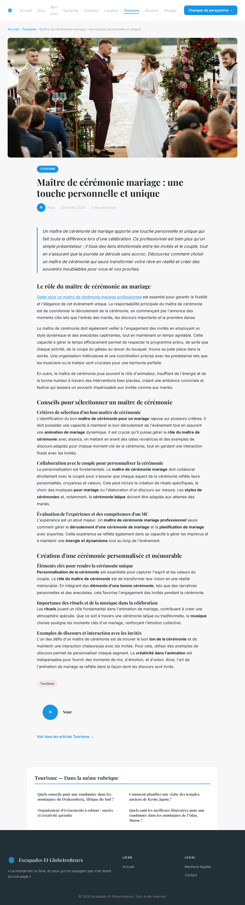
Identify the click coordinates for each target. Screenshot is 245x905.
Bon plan (54, 10)
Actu (41, 10)
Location (111, 10)
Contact (191, 875)
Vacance (151, 10)
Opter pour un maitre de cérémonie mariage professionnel (89, 296)
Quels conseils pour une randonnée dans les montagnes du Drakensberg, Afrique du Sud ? (76, 797)
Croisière (91, 10)
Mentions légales (198, 867)
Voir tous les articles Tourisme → (65, 736)
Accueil (26, 10)
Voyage (170, 10)
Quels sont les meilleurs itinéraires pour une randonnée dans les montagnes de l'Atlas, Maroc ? (167, 815)
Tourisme (131, 10)
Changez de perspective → (211, 10)
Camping (70, 10)
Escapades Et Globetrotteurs (51, 859)
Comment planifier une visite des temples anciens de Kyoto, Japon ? (164, 797)
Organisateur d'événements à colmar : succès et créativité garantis (75, 813)
